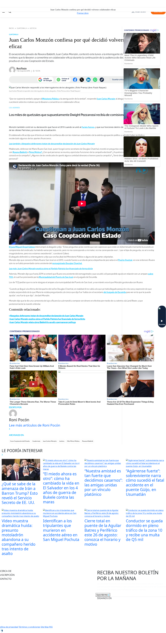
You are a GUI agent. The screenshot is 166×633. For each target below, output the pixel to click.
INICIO (11, 28)
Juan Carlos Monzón (106, 98)
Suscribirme (102, 594)
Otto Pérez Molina (73, 441)
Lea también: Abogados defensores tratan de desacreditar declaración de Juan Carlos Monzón (52, 143)
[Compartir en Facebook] (75, 80)
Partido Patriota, (88, 127)
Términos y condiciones (29, 627)
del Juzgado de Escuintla (115, 292)
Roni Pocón (22, 68)
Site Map (45, 627)
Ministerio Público (50, 98)
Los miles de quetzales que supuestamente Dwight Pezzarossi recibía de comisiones (67, 115)
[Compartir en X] (81, 80)
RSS (51, 627)
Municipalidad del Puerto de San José (56, 277)
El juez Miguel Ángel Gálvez (22, 247)
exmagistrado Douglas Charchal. (67, 263)
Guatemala (22, 28)
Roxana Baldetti (20, 152)
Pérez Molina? (35, 152)
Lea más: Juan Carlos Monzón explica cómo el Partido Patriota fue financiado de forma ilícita (51, 268)
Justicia (33, 28)
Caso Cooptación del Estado (20, 441)
